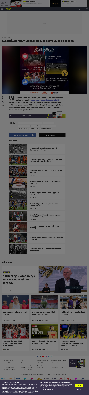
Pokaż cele (79, 389)
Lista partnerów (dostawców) (46, 389)
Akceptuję (79, 385)
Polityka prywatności (28, 392)
